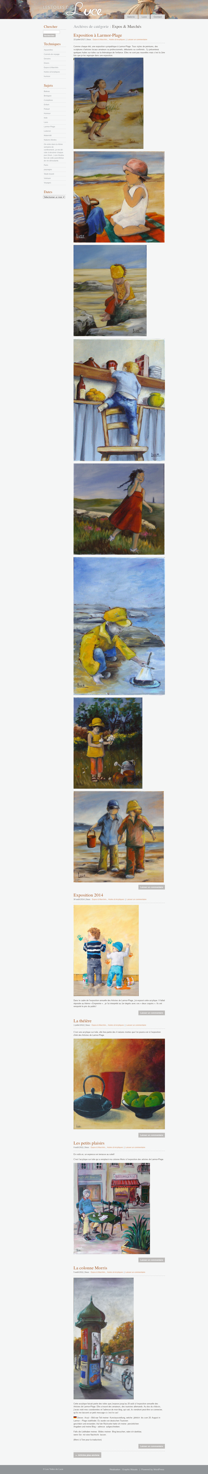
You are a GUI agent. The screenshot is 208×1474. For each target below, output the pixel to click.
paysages (48, 169)
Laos (46, 122)
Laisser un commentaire (137, 39)
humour (47, 76)
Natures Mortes (50, 140)
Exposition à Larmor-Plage (98, 35)
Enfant (46, 105)
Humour (47, 113)
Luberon (47, 131)
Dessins (47, 59)
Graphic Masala (129, 1469)
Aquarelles (48, 50)
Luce (144, 16)
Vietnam (47, 178)
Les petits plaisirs (89, 1143)
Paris (46, 165)
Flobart (47, 109)
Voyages (47, 183)
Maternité (48, 135)
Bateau (47, 91)
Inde (46, 118)
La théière (83, 1020)
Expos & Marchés (100, 39)
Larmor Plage (49, 127)
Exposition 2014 (88, 895)
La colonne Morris (90, 1268)
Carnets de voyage (52, 54)
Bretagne (47, 96)
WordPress (158, 1469)
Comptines (48, 100)
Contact (158, 16)
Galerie (131, 16)
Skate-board (49, 174)
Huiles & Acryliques (117, 39)
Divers (46, 63)
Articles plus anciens (87, 1455)
